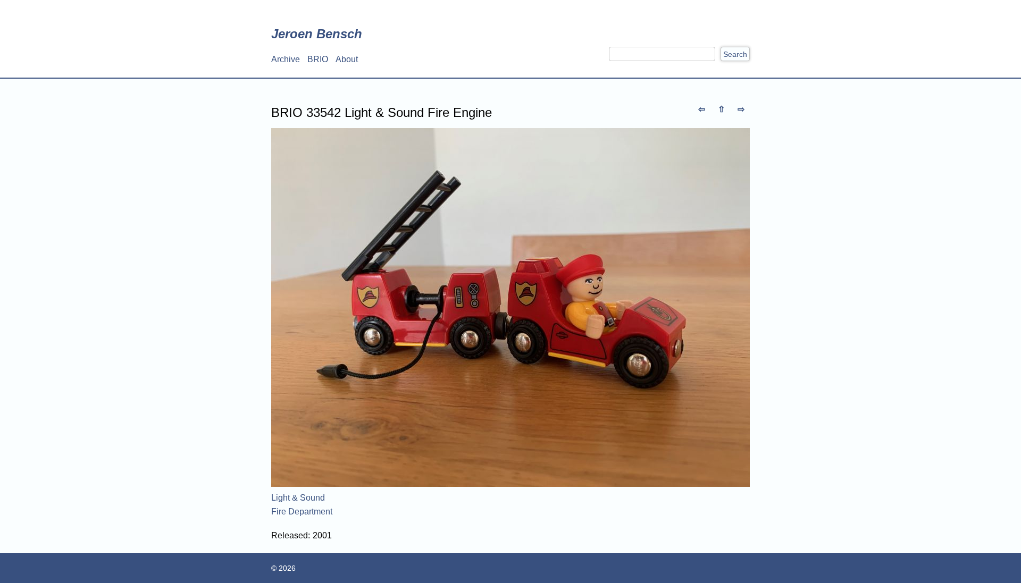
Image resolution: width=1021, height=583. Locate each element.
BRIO (317, 59)
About (347, 59)
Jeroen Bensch (316, 34)
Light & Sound (298, 497)
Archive (285, 59)
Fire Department (301, 511)
